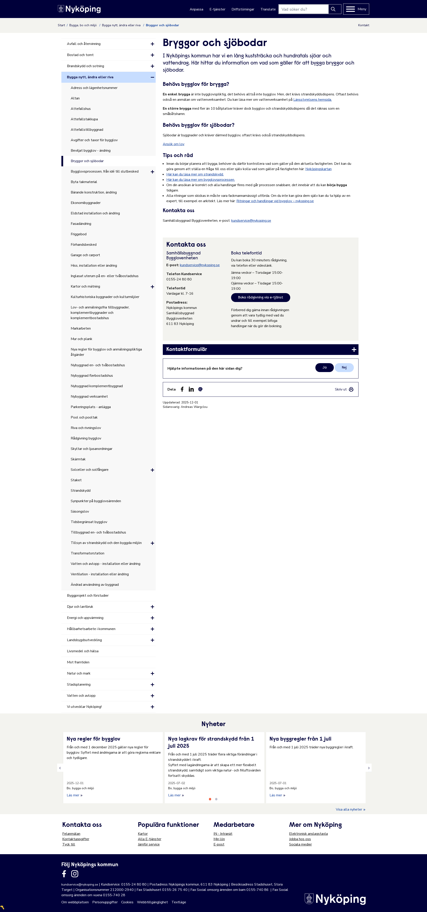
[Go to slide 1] (210, 799)
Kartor (143, 833)
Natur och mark (79, 673)
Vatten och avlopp (81, 695)
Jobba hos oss (300, 839)
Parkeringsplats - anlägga (91, 407)
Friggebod (79, 234)
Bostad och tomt (80, 54)
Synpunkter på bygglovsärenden (96, 501)
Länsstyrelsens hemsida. (312, 99)
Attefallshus (81, 108)
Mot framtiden (78, 662)
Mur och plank (81, 338)
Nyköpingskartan (318, 169)
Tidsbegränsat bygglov (89, 521)
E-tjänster (217, 9)
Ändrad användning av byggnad (95, 584)
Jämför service (149, 844)
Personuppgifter (105, 902)
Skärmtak (78, 459)
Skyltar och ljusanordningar (91, 448)
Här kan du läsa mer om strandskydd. (195, 174)
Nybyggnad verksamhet (89, 396)
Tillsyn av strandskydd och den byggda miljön (106, 542)
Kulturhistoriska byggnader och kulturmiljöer (105, 296)
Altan (75, 98)
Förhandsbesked (84, 244)
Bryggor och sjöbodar (87, 161)
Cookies (127, 902)
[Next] (369, 768)
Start (61, 25)
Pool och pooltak (84, 417)
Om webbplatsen (75, 902)
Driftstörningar (243, 9)
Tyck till (68, 844)
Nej (344, 367)
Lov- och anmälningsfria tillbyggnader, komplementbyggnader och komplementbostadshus (100, 312)
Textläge (178, 902)
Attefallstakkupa (84, 119)
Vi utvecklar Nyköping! (84, 706)
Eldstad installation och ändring (95, 213)
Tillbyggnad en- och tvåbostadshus (98, 532)
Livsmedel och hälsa (83, 651)
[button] (152, 44)
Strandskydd (81, 490)
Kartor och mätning (85, 286)
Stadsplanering (79, 684)
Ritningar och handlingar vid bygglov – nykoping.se (275, 201)
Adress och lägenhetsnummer (94, 87)
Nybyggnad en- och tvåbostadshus (98, 365)
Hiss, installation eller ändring (94, 265)
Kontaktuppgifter (75, 839)
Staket (76, 480)
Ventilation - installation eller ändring (100, 574)
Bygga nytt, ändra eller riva (121, 25)
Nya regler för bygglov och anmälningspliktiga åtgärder (106, 352)
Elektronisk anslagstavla (308, 833)
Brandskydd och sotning (85, 66)
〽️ (2, 907)
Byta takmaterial (84, 181)
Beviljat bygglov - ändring (91, 150)
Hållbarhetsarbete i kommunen (91, 628)
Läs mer (73, 795)
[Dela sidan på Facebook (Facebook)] (182, 389)
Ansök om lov (173, 144)
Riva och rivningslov (86, 427)
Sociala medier (300, 844)
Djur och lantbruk (80, 606)
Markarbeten (81, 328)
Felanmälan (71, 833)
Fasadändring (81, 223)
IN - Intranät (223, 833)
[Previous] (60, 768)
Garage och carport (85, 255)
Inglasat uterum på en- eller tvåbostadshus (105, 276)
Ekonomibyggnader (86, 202)
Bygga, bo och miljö (83, 25)
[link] (261, 349)
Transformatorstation (87, 553)
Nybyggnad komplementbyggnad (97, 386)
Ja (324, 367)
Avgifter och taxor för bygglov (94, 140)
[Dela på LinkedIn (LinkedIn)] (191, 389)
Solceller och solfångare (90, 469)
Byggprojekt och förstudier (88, 595)
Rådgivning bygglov (86, 438)
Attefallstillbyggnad (87, 129)
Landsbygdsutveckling (84, 640)
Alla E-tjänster (149, 839)
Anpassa (196, 9)
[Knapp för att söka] (335, 9)
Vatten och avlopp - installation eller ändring (105, 563)
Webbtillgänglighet (152, 902)
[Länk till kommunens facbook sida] (64, 873)
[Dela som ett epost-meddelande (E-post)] (200, 389)
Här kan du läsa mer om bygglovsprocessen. (200, 179)
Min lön (219, 839)
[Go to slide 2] (216, 799)
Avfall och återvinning (84, 43)
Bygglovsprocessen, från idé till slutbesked (105, 171)
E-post (219, 844)
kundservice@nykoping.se (251, 220)
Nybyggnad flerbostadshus (92, 375)
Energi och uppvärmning (85, 617)
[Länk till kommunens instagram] (74, 873)
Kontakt (363, 25)
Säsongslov (80, 511)
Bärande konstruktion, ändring (94, 192)
